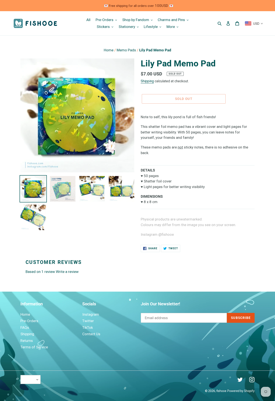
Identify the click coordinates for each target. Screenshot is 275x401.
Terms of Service (34, 347)
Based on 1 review (40, 271)
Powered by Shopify (241, 391)
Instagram (90, 314)
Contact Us (91, 334)
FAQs (24, 327)
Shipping (147, 81)
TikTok (87, 327)
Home (109, 50)
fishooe (221, 391)
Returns (26, 340)
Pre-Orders (29, 321)
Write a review (67, 271)
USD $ (29, 379)
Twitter (88, 321)
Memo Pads (127, 50)
